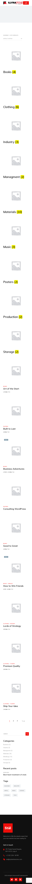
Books (5, 386)
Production (6, 759)
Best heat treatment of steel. (15, 775)
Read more (10, 501)
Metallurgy (6, 756)
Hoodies (12, 623)
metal (6, 790)
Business (6, 744)
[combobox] (12, 38)
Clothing (6, 623)
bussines (7, 786)
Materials (6, 753)
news (13, 790)
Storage (5, 762)
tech (15, 795)
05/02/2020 (6, 772)
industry (16, 786)
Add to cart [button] (10, 381)
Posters (5, 426)
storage (7, 795)
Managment (6, 750)
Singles (10, 583)
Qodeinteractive (23, 875)
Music (5, 583)
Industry (5, 747)
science (22, 790)
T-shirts (12, 663)
